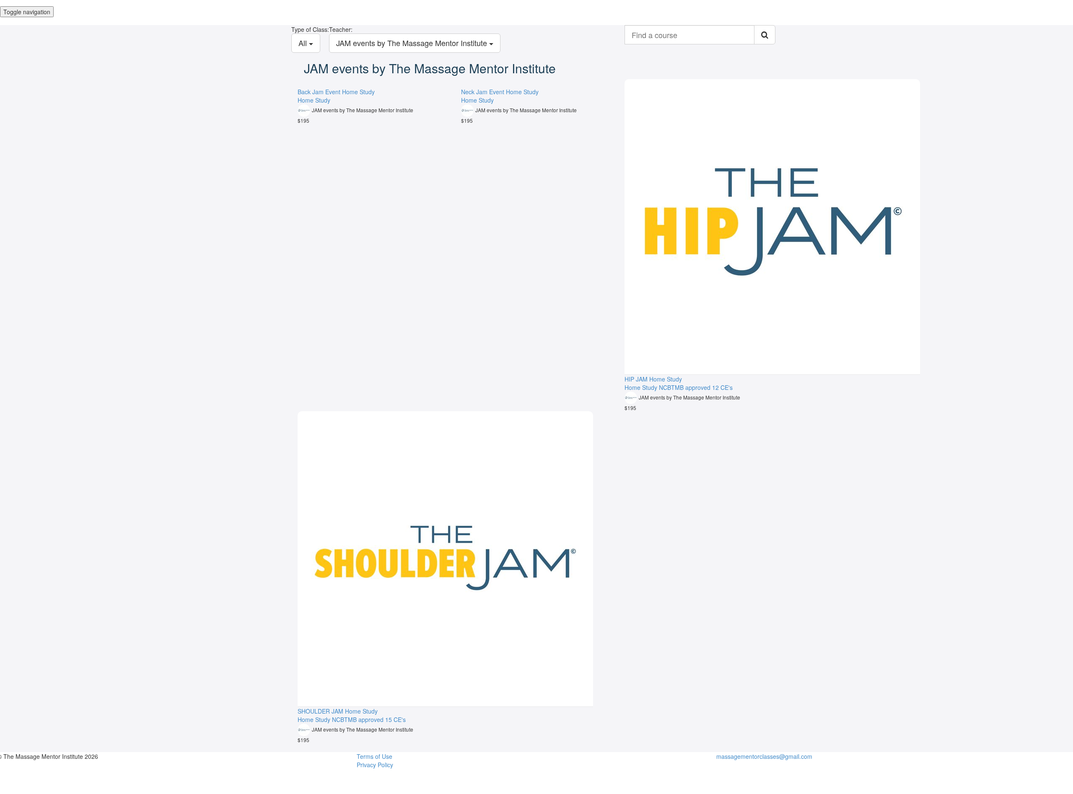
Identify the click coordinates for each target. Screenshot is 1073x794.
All (303, 42)
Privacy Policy (375, 764)
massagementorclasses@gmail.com (764, 756)
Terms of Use (374, 756)
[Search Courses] (764, 34)
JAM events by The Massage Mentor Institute (412, 42)
